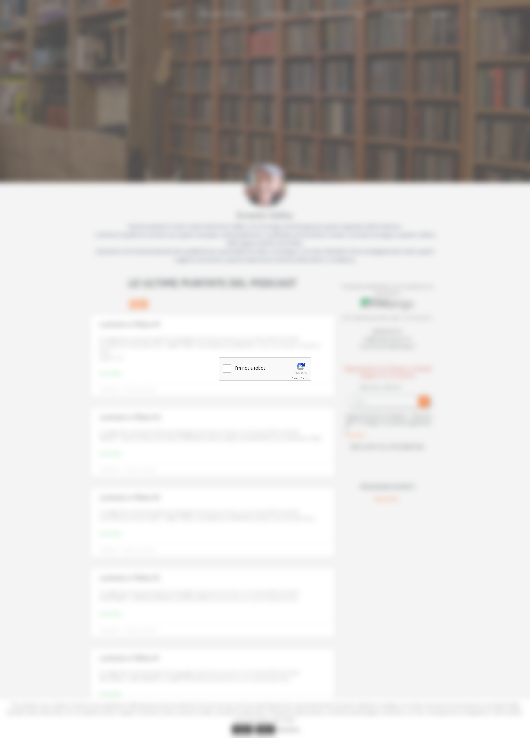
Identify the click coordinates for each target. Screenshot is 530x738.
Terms (304, 378)
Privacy (295, 378)
